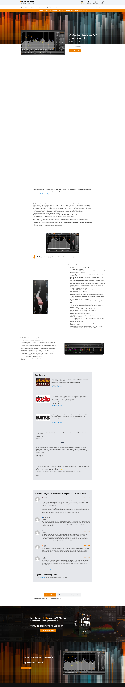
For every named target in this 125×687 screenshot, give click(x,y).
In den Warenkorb (74, 50)
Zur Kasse (103, 3)
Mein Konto (95, 3)
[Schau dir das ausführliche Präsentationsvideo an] (34, 257)
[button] (100, 7)
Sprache (82, 3)
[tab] (50, 594)
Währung (89, 3)
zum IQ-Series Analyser (42, 193)
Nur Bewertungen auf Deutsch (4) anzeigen (45, 570)
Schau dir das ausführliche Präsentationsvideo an (56, 257)
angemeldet (42, 577)
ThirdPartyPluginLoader (76, 10)
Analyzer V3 (57, 10)
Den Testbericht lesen (57, 386)
